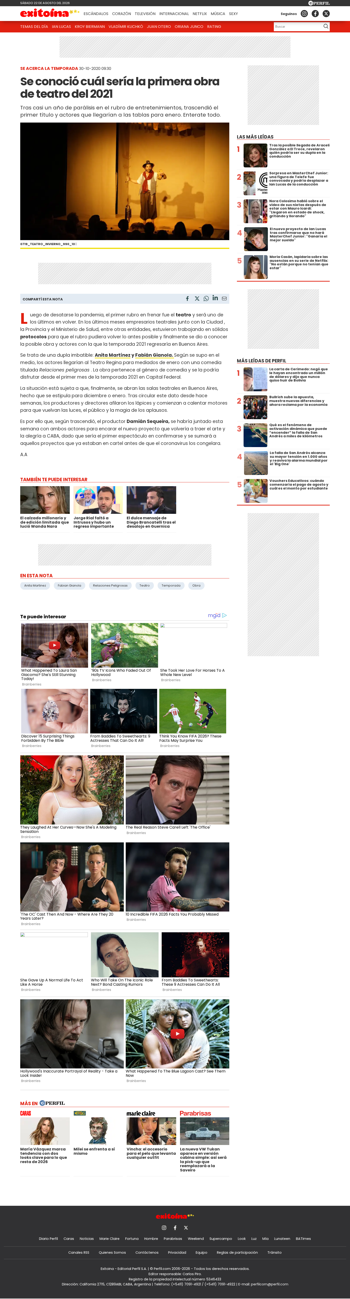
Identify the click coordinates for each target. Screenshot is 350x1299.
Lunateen (282, 1238)
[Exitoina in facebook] (315, 13)
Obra (196, 585)
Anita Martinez (35, 585)
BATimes (303, 1238)
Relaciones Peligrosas (110, 585)
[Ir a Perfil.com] (319, 4)
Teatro (145, 585)
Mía (265, 1238)
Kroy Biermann (90, 26)
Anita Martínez (112, 355)
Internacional (174, 13)
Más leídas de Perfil (261, 361)
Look (242, 1238)
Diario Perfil (48, 1238)
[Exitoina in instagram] (304, 13)
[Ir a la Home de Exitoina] (50, 14)
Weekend (196, 1238)
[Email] (224, 299)
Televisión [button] (145, 13)
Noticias (87, 1238)
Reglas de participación (237, 1252)
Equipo (201, 1252)
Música (218, 13)
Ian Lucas (61, 26)
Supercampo (221, 1238)
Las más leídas (255, 137)
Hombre (151, 1238)
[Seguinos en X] (326, 13)
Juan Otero (159, 26)
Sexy (233, 13)
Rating (214, 26)
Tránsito (274, 1252)
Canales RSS (78, 1252)
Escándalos (96, 13)
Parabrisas (173, 1238)
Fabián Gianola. (154, 355)
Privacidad (177, 1252)
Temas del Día (34, 26)
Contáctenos (147, 1252)
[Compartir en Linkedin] (215, 298)
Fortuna (132, 1238)
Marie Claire (110, 1238)
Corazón (121, 13)
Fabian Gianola (69, 585)
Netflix (200, 13)
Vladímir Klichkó (126, 26)
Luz (254, 1238)
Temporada (171, 585)
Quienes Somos (112, 1252)
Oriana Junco (189, 26)
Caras (69, 1238)
